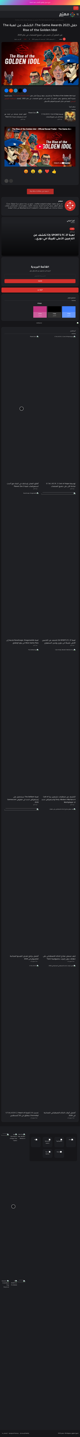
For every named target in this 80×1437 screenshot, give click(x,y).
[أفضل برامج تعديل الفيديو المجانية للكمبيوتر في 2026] (21, 881)
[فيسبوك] (25, 90)
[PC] (36, 1142)
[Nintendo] (47, 1142)
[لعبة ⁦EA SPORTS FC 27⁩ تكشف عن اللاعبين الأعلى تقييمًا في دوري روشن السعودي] (58, 565)
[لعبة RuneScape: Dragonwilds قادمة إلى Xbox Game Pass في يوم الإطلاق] (21, 565)
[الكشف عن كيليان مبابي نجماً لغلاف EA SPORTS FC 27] (21, 1353)
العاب (57, 20)
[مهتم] (67, 14)
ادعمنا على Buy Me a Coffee (39, 191)
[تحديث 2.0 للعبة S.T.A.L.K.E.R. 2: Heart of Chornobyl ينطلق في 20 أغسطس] (21, 1038)
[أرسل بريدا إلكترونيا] (57, 39)
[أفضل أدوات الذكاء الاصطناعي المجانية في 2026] (58, 1038)
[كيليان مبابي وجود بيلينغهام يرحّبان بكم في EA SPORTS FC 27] (5, 1206)
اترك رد (40, 290)
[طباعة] (6, 181)
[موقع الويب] (61, 211)
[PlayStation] (59, 1142)
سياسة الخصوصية (14, 1433)
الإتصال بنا (5, 1433)
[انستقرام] (54, 211)
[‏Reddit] (11, 90)
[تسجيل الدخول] (6, 15)
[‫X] (20, 90)
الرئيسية (61, 20)
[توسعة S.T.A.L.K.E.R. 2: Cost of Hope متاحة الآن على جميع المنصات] (70, 117)
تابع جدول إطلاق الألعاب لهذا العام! (40, 2)
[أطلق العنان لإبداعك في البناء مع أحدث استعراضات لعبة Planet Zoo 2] (33, 117)
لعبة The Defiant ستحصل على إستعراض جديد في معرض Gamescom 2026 (23, 799)
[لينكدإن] (16, 90)
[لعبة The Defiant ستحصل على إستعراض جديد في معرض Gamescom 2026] (21, 722)
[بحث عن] (2, 15)
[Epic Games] (47, 1153)
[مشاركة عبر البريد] (11, 181)
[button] (54, 172)
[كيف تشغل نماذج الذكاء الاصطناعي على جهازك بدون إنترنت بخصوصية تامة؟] (58, 881)
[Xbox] (71, 1142)
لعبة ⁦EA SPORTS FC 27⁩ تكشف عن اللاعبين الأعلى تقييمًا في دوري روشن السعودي (54, 239)
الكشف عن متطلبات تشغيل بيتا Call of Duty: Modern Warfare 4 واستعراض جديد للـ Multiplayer (59, 799)
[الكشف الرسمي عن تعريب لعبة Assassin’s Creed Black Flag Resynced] (5, 1353)
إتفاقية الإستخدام (24, 1433)
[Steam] (59, 1153)
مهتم (60, 39)
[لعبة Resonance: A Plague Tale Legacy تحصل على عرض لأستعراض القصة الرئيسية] (13, 1206)
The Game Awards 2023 (21, 96)
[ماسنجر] (6, 90)
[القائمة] (78, 15)
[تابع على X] (58, 39)
